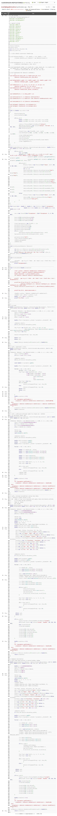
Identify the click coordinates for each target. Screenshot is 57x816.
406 (9, 659)
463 (9, 748)
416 (9, 675)
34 (9, 65)
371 (9, 604)
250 (9, 416)
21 (9, 46)
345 (9, 564)
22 (9, 47)
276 (9, 457)
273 (9, 452)
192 (9, 326)
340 (9, 557)
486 (9, 784)
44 (9, 81)
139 (9, 240)
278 (9, 460)
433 (9, 701)
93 (9, 161)
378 (9, 614)
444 (9, 718)
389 (9, 632)
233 (9, 390)
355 (9, 579)
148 (9, 254)
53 (9, 95)
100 (9, 174)
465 (9, 751)
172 (9, 294)
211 (9, 356)
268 (9, 445)
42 (9, 78)
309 (9, 509)
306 (9, 503)
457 (9, 739)
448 (9, 724)
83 (9, 142)
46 (9, 84)
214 (9, 361)
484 (9, 781)
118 (9, 206)
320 (9, 525)
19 (9, 42)
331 (9, 543)
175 (9, 299)
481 (9, 775)
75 (9, 129)
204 (9, 345)
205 (9, 346)
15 (9, 36)
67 (9, 116)
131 (9, 228)
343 (9, 561)
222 (9, 373)
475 (9, 766)
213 (9, 359)
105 (9, 182)
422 (9, 684)
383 (9, 622)
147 (9, 252)
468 (9, 755)
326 (9, 535)
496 (9, 799)
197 (9, 334)
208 (9, 352)
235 (9, 393)
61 (9, 107)
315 (9, 518)
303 (9, 499)
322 (9, 528)
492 (9, 793)
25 (2, 15)
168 (9, 288)
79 (9, 136)
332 (9, 545)
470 (9, 758)
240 (9, 400)
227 (9, 381)
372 (9, 605)
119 (9, 207)
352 (9, 575)
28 (9, 56)
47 (9, 86)
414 (9, 672)
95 (9, 164)
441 (9, 714)
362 (9, 590)
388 (9, 630)
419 (9, 679)
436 (9, 706)
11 (9, 30)
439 (9, 711)
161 (9, 275)
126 (9, 220)
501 (9, 807)
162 (9, 276)
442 (9, 715)
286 (9, 472)
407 (9, 660)
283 (9, 467)
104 (9, 181)
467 (9, 754)
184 (9, 314)
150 (9, 257)
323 (9, 530)
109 (9, 190)
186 (9, 317)
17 (9, 40)
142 (9, 244)
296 (9, 488)
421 (9, 682)
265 (9, 440)
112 (9, 197)
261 (9, 434)
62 (9, 109)
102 (9, 178)
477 (9, 769)
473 (9, 763)
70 (9, 121)
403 (9, 654)
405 (9, 657)
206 (9, 348)
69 (9, 119)
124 (9, 217)
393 (9, 638)
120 (9, 210)
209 (9, 353)
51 (9, 92)
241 (9, 402)
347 (9, 567)
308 (9, 507)
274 (9, 454)
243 (9, 406)
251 (9, 419)
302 (9, 497)
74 (9, 128)
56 (9, 100)
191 (9, 324)
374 (9, 608)
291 (9, 480)
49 (9, 89)
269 (9, 446)
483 (9, 778)
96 (9, 167)
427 (9, 691)
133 (9, 231)
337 (9, 552)
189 (9, 321)
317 (9, 521)
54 (9, 97)
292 (9, 481)
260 (9, 433)
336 (9, 551)
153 (9, 263)
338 (9, 554)
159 (9, 272)
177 (9, 302)
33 (9, 64)
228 (9, 382)
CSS (41, 813)
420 (9, 681)
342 (9, 560)
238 (9, 397)
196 (9, 333)
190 (9, 323)
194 (9, 329)
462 (9, 746)
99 (9, 171)
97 (9, 168)
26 (9, 53)
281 (9, 464)
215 (9, 363)
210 (9, 355)
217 (9, 366)
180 (9, 307)
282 (9, 466)
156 (9, 267)
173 (9, 296)
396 (9, 642)
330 (9, 542)
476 (9, 767)
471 (9, 760)
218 (9, 367)
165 (9, 282)
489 (9, 788)
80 (9, 138)
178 (9, 304)
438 (9, 709)
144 (9, 247)
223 (9, 375)
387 (9, 629)
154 (9, 264)
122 (9, 213)
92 (9, 159)
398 (9, 646)
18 (9, 41)
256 (9, 427)
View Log (53, 9)
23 (9, 49)
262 (9, 436)
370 (9, 602)
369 (9, 601)
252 (9, 420)
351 (9, 573)
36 (9, 69)
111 (9, 194)
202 (9, 342)
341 (9, 558)
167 (9, 286)
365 (9, 595)
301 (9, 496)
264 (9, 439)
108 (9, 188)
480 (9, 774)
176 (9, 301)
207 (9, 350)
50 (9, 90)
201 (9, 340)
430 (9, 696)
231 (9, 387)
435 (9, 704)
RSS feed (29, 10)
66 (9, 115)
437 (9, 707)
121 (9, 211)
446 (9, 721)
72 (9, 124)
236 (9, 394)
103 (9, 179)
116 (9, 203)
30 (9, 59)
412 (9, 669)
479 (9, 772)
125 (9, 218)
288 (9, 475)
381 (9, 619)
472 (9, 761)
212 (9, 358)
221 (9, 372)
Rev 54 (4, 9)
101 (9, 176)
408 (9, 662)
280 (9, 463)
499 (9, 803)
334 (9, 548)
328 (9, 538)
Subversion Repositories (12, 3)
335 (9, 549)
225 (9, 378)
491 (9, 791)
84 (9, 144)
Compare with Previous (35, 9)
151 (9, 259)
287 (9, 474)
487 (9, 785)
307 (9, 505)
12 (9, 32)
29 (9, 58)
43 (9, 80)
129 (9, 225)
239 (9, 399)
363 (9, 591)
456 (9, 737)
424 (9, 687)
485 (9, 782)
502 (9, 809)
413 (9, 670)
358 (9, 584)
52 (9, 93)
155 (9, 266)
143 (9, 246)
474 (9, 765)
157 (9, 269)
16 (9, 38)
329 (9, 540)
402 (9, 653)
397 (9, 644)
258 (9, 430)
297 (9, 490)
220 (9, 370)
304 (9, 500)
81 (9, 139)
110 (9, 193)
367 (9, 598)
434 (9, 703)
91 (9, 156)
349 (9, 570)
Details (26, 9)
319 (9, 524)
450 (9, 727)
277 (9, 458)
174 (9, 298)
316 (9, 519)
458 (9, 740)
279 (9, 461)
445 (9, 720)
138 (9, 238)
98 (9, 170)
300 (9, 494)
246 (9, 410)
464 (9, 749)
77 (9, 132)
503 (9, 810)
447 (9, 723)
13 (9, 33)
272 (9, 451)
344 (9, 563)
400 (9, 649)
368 (9, 599)
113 (9, 198)
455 (9, 736)
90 (9, 154)
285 (9, 470)
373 (9, 607)
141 (9, 243)
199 (9, 337)
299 (9, 493)
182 (9, 311)
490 (9, 790)
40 (9, 75)
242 (9, 403)
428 (9, 693)
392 (9, 636)
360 (9, 587)
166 (9, 283)
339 (9, 555)
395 (9, 641)
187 (9, 318)
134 (9, 232)
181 (9, 309)
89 (9, 152)
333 (9, 546)
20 (9, 44)
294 (9, 484)
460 (9, 743)
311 (9, 512)
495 (9, 797)
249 (9, 415)
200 (9, 339)
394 (9, 639)
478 (9, 771)
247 (9, 412)
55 (9, 98)
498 (9, 802)
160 (9, 273)
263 (9, 437)
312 (9, 513)
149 (9, 256)
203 (9, 343)
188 (9, 320)
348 (9, 569)
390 (9, 633)
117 (9, 204)
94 (9, 163)
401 (9, 651)
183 (9, 312)
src (15, 7)
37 (9, 71)
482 (9, 777)
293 (9, 483)
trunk (12, 7)
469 (9, 757)
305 (9, 502)
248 (9, 414)
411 (9, 667)
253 (9, 422)
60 (9, 106)
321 (9, 527)
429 (9, 694)
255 (9, 425)
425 (9, 688)
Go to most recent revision (17, 9)
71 (9, 122)
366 (9, 596)
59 (9, 104)
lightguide (8, 7)
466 (9, 752)
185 (9, 315)
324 (9, 531)
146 (9, 250)
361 (9, 589)
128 (9, 223)
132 (9, 229)
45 (9, 83)
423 (9, 685)
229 (9, 384)
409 (9, 664)
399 (9, 647)
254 (9, 424)
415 (9, 673)
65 (9, 113)
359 (9, 585)
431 (9, 698)
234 (9, 391)
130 (9, 226)
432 (9, 700)
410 (9, 666)
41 (9, 77)
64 (9, 112)
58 (9, 103)
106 (9, 184)
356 (9, 581)
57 (9, 101)
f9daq (27, 3)
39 (9, 74)
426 (9, 690)
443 (9, 717)
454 (9, 733)
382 (9, 620)
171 (9, 293)
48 (9, 87)
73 (9, 125)
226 (9, 379)
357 (9, 582)
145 (9, 249)
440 (9, 712)
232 (9, 388)
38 (9, 72)
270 (9, 448)
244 (9, 407)
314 (9, 516)
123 (9, 215)
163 (9, 278)
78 (9, 135)
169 (9, 290)
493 (9, 794)
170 (9, 291)
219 (9, 369)
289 (9, 477)
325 (9, 533)
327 (9, 536)
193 (9, 327)
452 (9, 730)
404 (9, 656)
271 (9, 449)
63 (9, 110)
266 (9, 442)
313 (9, 515)
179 (9, 305)
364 (9, 593)
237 (9, 396)
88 (9, 151)
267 (9, 443)
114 (9, 200)
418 (9, 678)
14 (9, 35)
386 (9, 627)
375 (9, 610)
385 (9, 626)
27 (9, 55)
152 (9, 260)
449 (9, 726)
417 (9, 676)
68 (9, 118)
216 (9, 364)
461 (9, 745)
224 (9, 376)
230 (9, 385)
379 (9, 616)
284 (9, 469)
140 (9, 241)
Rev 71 (8, 9)
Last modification (45, 9)
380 (9, 617)
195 (9, 331)
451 (9, 729)
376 (9, 611)
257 (9, 428)
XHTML (38, 813)
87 (9, 149)
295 (9, 486)
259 (9, 431)
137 (9, 237)
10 (9, 29)
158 (9, 270)
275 (9, 455)
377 (9, 613)
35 (9, 67)
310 (9, 510)
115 (9, 201)
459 (9, 742)
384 (9, 624)
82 (9, 141)
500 (9, 805)
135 (9, 234)
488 (9, 787)
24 (9, 50)
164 (9, 280)
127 (9, 222)
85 (9, 145)
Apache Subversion (29, 813)
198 (9, 336)
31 (9, 61)
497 (9, 800)
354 (9, 578)
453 (9, 732)
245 (9, 409)
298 (9, 491)
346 (9, 566)
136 (9, 235)
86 (9, 147)
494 (9, 796)
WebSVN (21, 813)
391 (9, 635)
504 (9, 812)
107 (9, 185)
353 (9, 576)
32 (9, 62)
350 (9, 572)
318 (9, 522)
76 (9, 131)
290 (9, 478)
